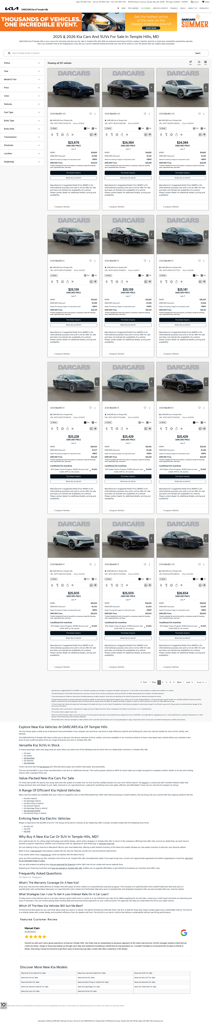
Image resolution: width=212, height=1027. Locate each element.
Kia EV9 (27, 831)
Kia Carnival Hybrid (32, 811)
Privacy (70, 1021)
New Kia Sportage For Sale (89, 987)
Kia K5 (145, 783)
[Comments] (91, 134)
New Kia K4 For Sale (29, 978)
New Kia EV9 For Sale (143, 973)
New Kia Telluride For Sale (145, 987)
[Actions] (95, 114)
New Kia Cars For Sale (30, 991)
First (144, 682)
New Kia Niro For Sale (30, 982)
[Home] (118, 8)
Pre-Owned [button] (133, 8)
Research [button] (204, 8)
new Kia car (46, 855)
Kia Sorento (44, 767)
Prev (153, 682)
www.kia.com (158, 1021)
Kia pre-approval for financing (62, 864)
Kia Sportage (29, 758)
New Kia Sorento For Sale (144, 982)
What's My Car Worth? (73, 178)
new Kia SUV (36, 851)
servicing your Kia (106, 844)
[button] (97, 87)
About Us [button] (192, 8)
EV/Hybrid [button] (146, 8)
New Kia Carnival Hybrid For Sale (92, 973)
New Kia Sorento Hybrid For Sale (34, 987)
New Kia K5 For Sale (86, 978)
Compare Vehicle (62, 207)
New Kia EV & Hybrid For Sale (33, 973)
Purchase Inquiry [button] (73, 173)
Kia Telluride (29, 763)
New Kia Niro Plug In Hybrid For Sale (93, 982)
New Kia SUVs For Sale (87, 991)
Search (197, 53)
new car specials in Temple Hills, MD (67, 868)
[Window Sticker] (95, 134)
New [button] (123, 8)
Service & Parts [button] (160, 8)
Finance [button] (174, 8)
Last (189, 682)
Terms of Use (78, 1021)
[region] (73, 160)
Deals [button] (183, 8)
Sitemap (63, 1021)
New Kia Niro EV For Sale (144, 978)
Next (180, 682)
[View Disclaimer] (73, 134)
